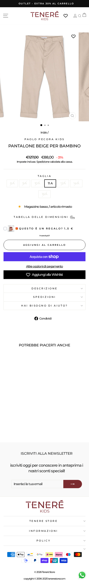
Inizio (44, 132)
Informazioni (43, 531)
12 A (63, 183)
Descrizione (44, 288)
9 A (24, 183)
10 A (37, 183)
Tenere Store (43, 521)
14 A (76, 183)
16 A (44, 194)
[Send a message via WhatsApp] (82, 575)
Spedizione (42, 161)
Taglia (44, 176)
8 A (12, 183)
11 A (50, 183)
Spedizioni (44, 297)
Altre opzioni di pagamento (44, 266)
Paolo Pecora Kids (44, 139)
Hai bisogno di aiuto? (44, 305)
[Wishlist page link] (68, 16)
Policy (43, 540)
